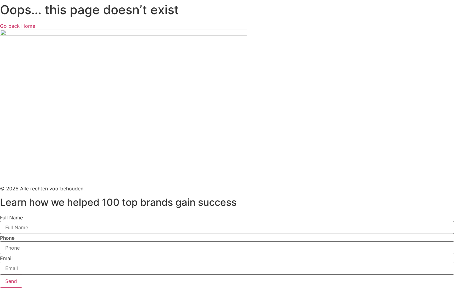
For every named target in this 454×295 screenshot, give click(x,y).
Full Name (11, 217)
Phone (7, 237)
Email (6, 258)
